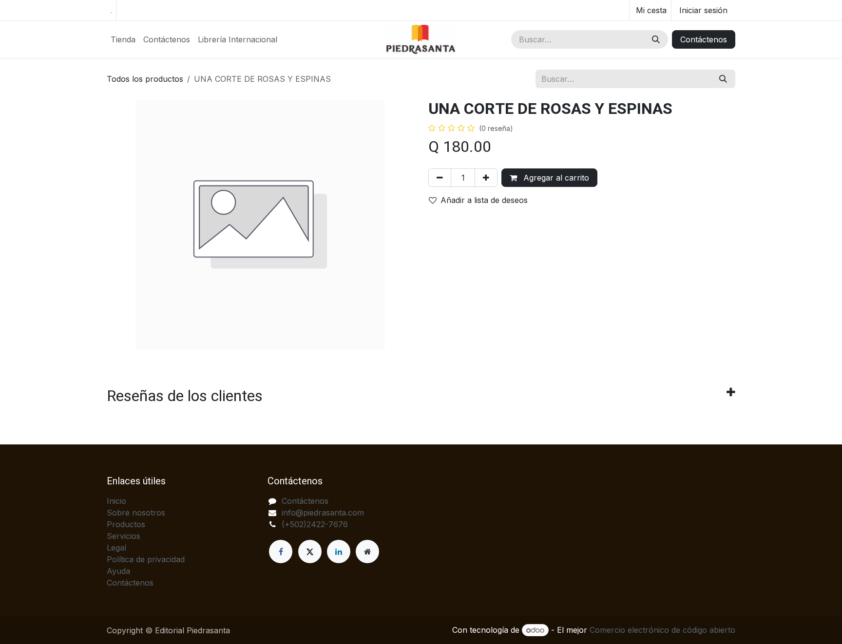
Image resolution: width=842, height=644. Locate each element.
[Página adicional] (367, 551)
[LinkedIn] (338, 551)
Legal (116, 547)
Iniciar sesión (703, 10)
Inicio (116, 501)
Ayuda (118, 571)
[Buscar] (656, 39)
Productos (126, 524)
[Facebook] (280, 551)
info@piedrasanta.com (323, 512)
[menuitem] (123, 39)
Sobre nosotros (136, 512)
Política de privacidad (146, 559)
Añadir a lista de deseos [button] (484, 200)
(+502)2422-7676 (315, 524)
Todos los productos (145, 79)
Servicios (123, 536)
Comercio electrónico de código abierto (662, 630)
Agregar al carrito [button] (555, 178)
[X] (310, 551)
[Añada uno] (486, 177)
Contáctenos (703, 39)
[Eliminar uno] (439, 177)
